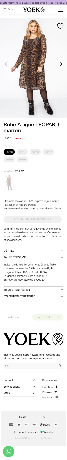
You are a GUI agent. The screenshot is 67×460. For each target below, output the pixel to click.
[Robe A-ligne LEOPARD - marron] (9, 182)
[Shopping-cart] (13, 9)
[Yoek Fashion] (33, 9)
